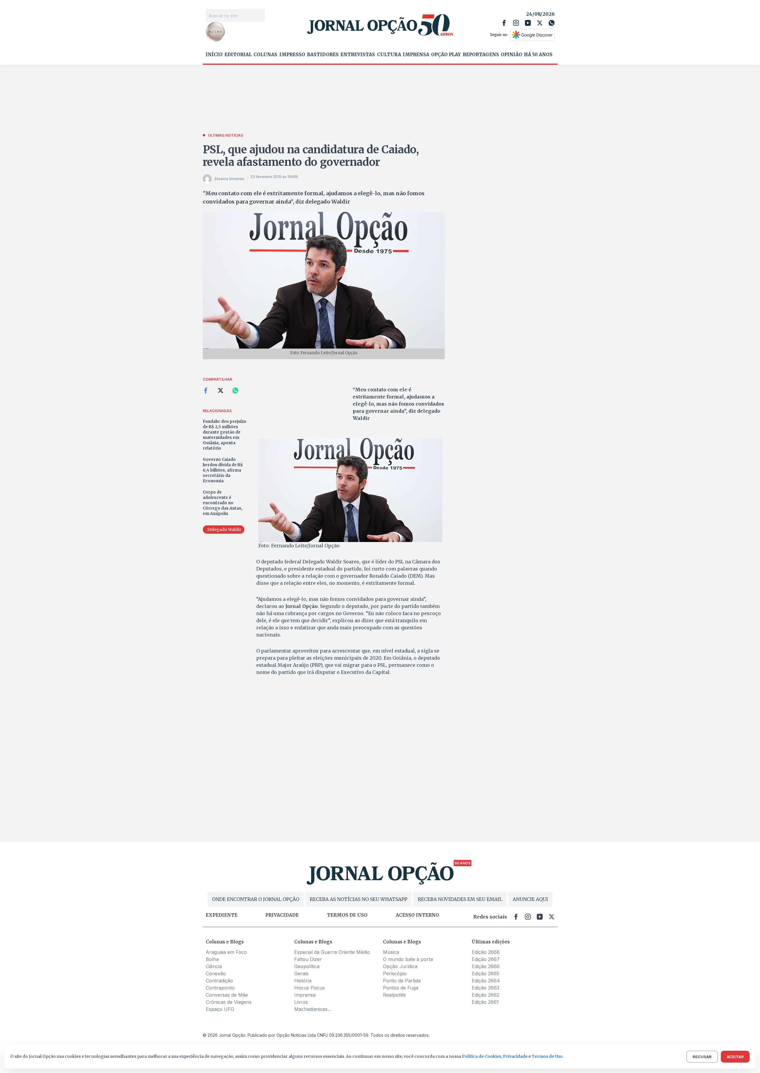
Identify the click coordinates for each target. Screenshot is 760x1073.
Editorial (238, 54)
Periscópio (395, 973)
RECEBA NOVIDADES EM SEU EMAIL (460, 899)
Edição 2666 (486, 966)
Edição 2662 (485, 995)
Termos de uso (347, 915)
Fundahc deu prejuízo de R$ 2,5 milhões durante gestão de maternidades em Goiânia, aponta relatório (224, 435)
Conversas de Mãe (227, 995)
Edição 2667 (486, 959)
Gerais (301, 973)
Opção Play (446, 54)
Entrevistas (358, 54)
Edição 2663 (485, 988)
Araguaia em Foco (226, 952)
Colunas (265, 54)
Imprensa (416, 54)
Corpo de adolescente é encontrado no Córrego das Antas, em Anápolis (223, 503)
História (302, 981)
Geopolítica (306, 966)
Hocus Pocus (309, 988)
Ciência (214, 966)
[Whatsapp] (552, 23)
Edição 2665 (485, 973)
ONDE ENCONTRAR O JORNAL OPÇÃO (255, 899)
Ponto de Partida (402, 981)
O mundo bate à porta (408, 959)
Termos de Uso (547, 1056)
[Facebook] (504, 23)
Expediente (222, 915)
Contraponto (220, 988)
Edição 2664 (486, 981)
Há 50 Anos (538, 54)
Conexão (216, 973)
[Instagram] (516, 23)
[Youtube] (528, 23)
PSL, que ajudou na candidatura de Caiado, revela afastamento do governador (311, 156)
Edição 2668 (486, 952)
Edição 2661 (485, 1002)
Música (391, 952)
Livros (301, 1002)
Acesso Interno (417, 915)
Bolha (212, 959)
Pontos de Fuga (400, 988)
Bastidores (323, 54)
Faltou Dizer (308, 959)
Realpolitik (394, 995)
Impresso (292, 54)
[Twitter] (540, 23)
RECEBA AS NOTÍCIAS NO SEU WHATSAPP (358, 899)
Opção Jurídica (400, 966)
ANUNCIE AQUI (530, 899)
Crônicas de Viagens (228, 1002)
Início (214, 54)
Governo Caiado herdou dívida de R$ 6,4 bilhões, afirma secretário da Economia (223, 470)
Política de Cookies (481, 1056)
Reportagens (481, 54)
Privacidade (282, 915)
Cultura (389, 54)
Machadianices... (312, 1009)
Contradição (219, 981)
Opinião (511, 54)
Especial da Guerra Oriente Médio (332, 952)
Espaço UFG (220, 1009)
